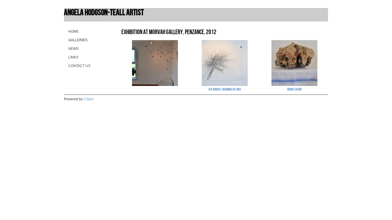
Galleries (78, 40)
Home (73, 32)
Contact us (79, 66)
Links (73, 57)
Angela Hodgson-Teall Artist (104, 12)
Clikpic (89, 99)
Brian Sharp (294, 89)
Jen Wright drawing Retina (224, 89)
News (73, 49)
